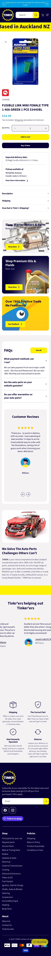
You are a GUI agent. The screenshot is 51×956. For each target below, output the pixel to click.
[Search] (36, 15)
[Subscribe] (46, 801)
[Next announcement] (47, 4)
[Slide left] (23, 494)
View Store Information (15, 181)
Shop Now (12, 246)
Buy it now (25, 145)
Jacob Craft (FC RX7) (38, 639)
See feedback (13, 324)
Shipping (19, 120)
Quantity (6, 127)
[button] (47, 15)
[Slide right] (28, 494)
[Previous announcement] (4, 4)
